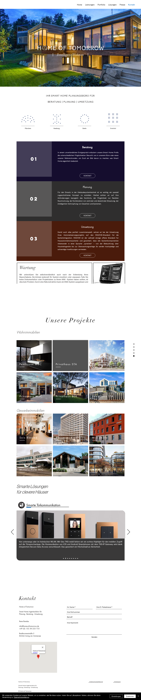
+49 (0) (22, 628)
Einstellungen (116, 696)
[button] (87, 215)
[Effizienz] (77, 558)
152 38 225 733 (33, 628)
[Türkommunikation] (65, 558)
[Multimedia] (71, 558)
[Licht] (69, 558)
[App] (63, 558)
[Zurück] (12, 532)
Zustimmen (130, 696)
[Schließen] (138, 696)
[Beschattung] (67, 558)
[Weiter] (128, 532)
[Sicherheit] (73, 558)
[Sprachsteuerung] (75, 558)
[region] (109, 277)
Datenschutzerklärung (21, 697)
